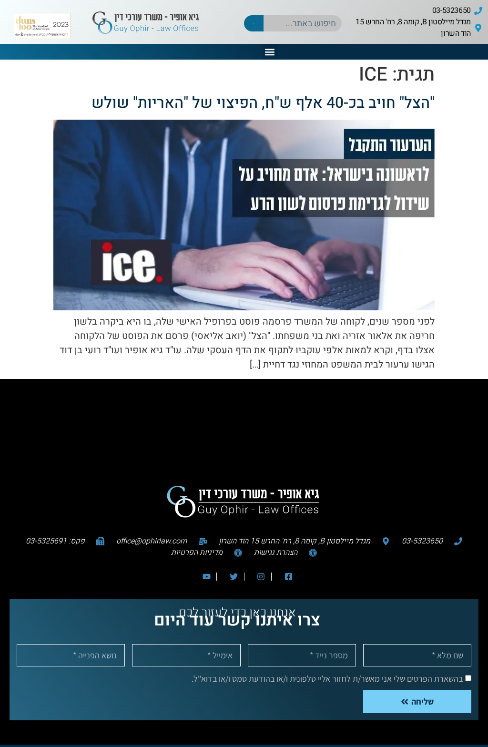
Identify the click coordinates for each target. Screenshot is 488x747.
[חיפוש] (254, 23)
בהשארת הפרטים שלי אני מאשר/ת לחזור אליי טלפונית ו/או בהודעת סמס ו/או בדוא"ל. (327, 678)
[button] (270, 52)
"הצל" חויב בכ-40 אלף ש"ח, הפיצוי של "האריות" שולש (263, 103)
